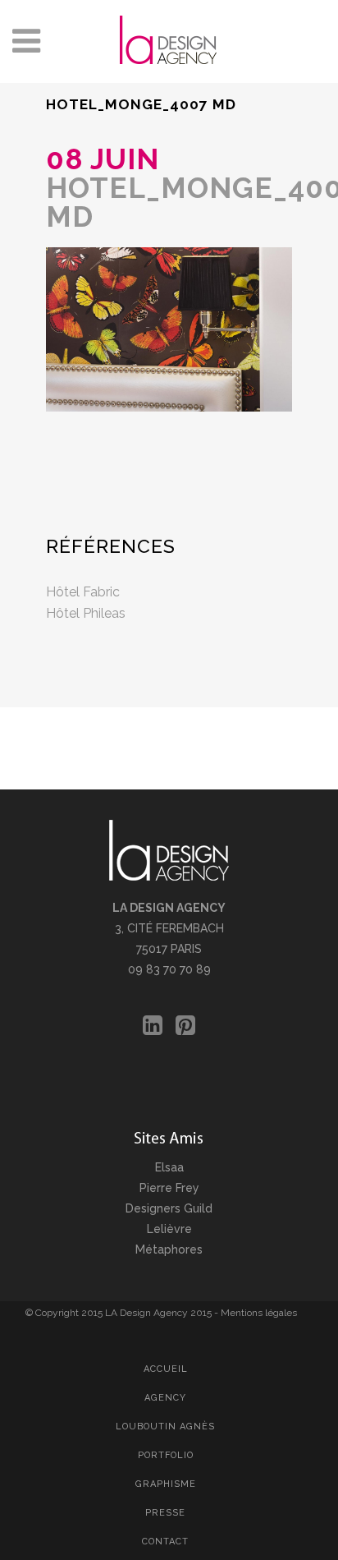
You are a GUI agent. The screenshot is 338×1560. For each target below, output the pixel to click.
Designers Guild (169, 1208)
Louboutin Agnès (165, 1426)
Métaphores (169, 1249)
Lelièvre (169, 1229)
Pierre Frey (169, 1187)
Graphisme (165, 1484)
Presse (165, 1512)
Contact (165, 1541)
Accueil (166, 1369)
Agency (165, 1397)
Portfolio (166, 1455)
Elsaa (169, 1167)
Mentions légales (259, 1312)
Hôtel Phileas (86, 613)
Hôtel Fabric (83, 592)
